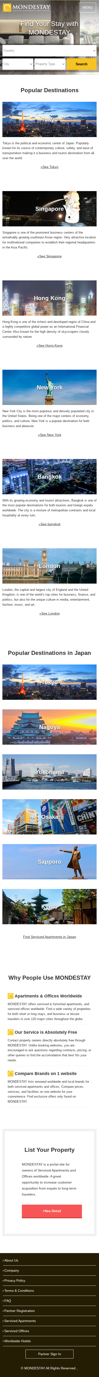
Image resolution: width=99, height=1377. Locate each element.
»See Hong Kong (49, 345)
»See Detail (52, 1211)
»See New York (49, 435)
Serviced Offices (16, 1331)
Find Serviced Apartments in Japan (49, 937)
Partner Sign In (49, 1354)
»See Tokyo (49, 167)
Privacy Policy (14, 1280)
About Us (11, 1260)
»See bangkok (50, 524)
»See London (49, 613)
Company (11, 1270)
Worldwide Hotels (17, 1341)
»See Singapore (49, 256)
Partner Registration (19, 1311)
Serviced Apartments (20, 1321)
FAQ (7, 1301)
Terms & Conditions (19, 1290)
